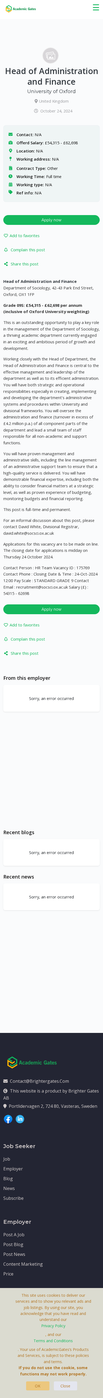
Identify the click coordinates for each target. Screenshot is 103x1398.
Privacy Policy (53, 1325)
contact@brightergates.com (39, 1081)
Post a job (13, 1235)
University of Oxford (51, 91)
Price (8, 1274)
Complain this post (28, 249)
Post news (14, 1254)
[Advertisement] (51, 770)
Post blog (13, 1244)
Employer (13, 1169)
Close (65, 1385)
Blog (8, 1179)
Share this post (24, 264)
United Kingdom (54, 101)
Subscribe (13, 1198)
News (9, 1188)
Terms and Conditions (53, 1340)
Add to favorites (25, 235)
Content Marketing (23, 1264)
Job (6, 1159)
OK (37, 1385)
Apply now (51, 220)
